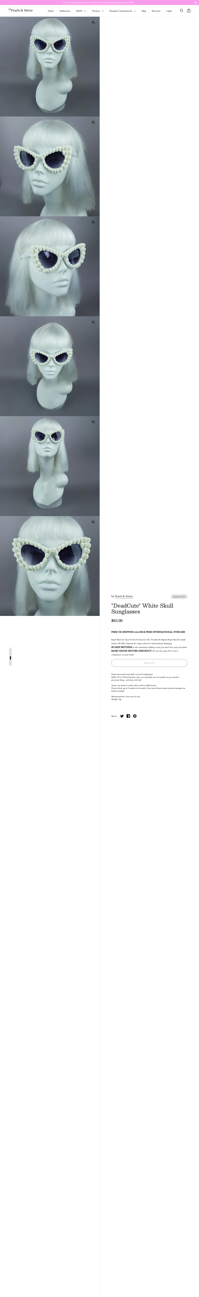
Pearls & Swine (124, 596)
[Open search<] (181, 10)
